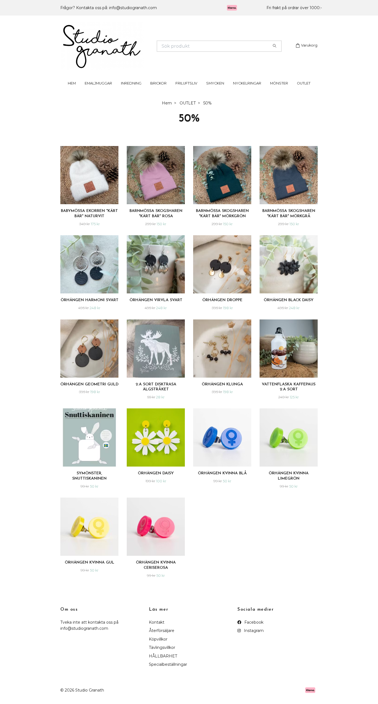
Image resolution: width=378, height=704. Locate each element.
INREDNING (131, 91)
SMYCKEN (215, 91)
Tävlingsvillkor (162, 654)
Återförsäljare (161, 638)
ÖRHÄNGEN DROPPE (222, 308)
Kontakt (156, 629)
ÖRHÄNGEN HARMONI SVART (89, 308)
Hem (167, 110)
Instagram (253, 638)
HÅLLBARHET (163, 663)
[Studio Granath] (125, 50)
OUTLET (303, 91)
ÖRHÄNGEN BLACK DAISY (289, 308)
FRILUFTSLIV (186, 91)
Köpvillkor (158, 646)
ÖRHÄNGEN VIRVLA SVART (156, 308)
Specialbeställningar (168, 671)
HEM (72, 91)
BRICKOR (158, 91)
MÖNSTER (279, 91)
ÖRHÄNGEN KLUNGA (222, 392)
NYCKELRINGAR (247, 91)
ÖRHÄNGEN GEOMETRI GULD (89, 392)
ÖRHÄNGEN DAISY (156, 481)
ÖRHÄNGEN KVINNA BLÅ (222, 481)
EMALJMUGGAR (98, 91)
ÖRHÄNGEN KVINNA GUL (89, 570)
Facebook (253, 629)
